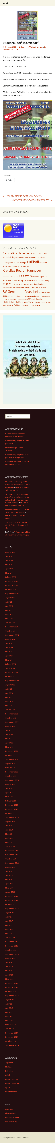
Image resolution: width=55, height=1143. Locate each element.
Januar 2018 (10, 892)
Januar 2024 (10, 668)
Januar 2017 (10, 937)
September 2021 (12, 759)
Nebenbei (9, 1071)
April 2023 (9, 701)
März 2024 (9, 660)
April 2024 (9, 656)
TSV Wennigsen (34, 302)
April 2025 (9, 614)
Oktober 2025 (10, 589)
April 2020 (9, 792)
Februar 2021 (10, 767)
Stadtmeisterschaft (9, 287)
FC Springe (21, 262)
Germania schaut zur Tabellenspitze (31, 199)
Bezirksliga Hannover (17, 253)
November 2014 (11, 1037)
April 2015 (9, 1016)
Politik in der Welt (12, 1079)
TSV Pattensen (21, 302)
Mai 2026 (8, 564)
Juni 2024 (9, 647)
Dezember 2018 (11, 850)
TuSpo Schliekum (8, 305)
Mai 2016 (8, 970)
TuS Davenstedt (46, 302)
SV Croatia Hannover (31, 287)
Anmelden (9, 1109)
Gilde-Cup (6, 266)
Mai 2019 (8, 834)
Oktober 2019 (10, 813)
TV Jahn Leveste (34, 305)
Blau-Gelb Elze (43, 254)
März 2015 (9, 1020)
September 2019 (12, 817)
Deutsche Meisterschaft (26, 258)
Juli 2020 (8, 788)
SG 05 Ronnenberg (43, 281)
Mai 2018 (8, 879)
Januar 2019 (10, 846)
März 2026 (9, 573)
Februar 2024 (10, 664)
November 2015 (11, 987)
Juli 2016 (8, 962)
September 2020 (12, 780)
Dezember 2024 (11, 627)
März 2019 (9, 842)
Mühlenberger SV (39, 276)
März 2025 (9, 618)
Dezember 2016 (11, 941)
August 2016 (10, 958)
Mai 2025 (8, 610)
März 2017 (9, 933)
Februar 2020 (10, 801)
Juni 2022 (9, 734)
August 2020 (10, 784)
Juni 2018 (9, 875)
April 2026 (9, 569)
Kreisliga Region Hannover (22, 270)
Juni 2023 (9, 693)
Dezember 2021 (11, 751)
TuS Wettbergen (20, 305)
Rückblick (7, 280)
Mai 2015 (8, 1012)
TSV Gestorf (24, 299)
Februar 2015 (10, 1024)
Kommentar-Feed (12, 1117)
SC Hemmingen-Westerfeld (24, 280)
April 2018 (9, 883)
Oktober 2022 (10, 718)
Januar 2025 (10, 622)
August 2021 (10, 763)
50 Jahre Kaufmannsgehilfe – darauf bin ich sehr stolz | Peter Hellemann (17, 485)
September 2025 (12, 593)
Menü (5, 3)
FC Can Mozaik (39, 258)
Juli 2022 (8, 730)
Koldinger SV (14, 266)
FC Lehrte (14, 263)
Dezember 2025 (11, 581)
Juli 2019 (8, 825)
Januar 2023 (10, 709)
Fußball (33, 47)
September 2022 (12, 722)
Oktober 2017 (10, 904)
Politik (7, 1075)
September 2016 (12, 954)
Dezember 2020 (11, 772)
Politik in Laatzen (12, 1083)
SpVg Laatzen (39, 284)
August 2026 (10, 552)
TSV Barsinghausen (32, 296)
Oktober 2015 (10, 991)
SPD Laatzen (13, 284)
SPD (5, 284)
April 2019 (9, 838)
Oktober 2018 (10, 859)
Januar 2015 (10, 1029)
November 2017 (11, 900)
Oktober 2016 (10, 950)
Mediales (9, 1067)
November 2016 (11, 946)
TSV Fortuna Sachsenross (11, 299)
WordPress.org (11, 1121)
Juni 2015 (9, 1008)
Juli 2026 (8, 556)
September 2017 (12, 908)
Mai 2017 (8, 925)
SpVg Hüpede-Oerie (26, 284)
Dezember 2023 (11, 672)
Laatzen (40, 47)
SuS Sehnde (20, 287)
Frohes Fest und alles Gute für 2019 (22, 195)
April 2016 (9, 975)
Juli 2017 (8, 917)
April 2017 (9, 929)
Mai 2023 (8, 697)
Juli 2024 (8, 643)
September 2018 (12, 863)
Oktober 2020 (10, 776)
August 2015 (10, 1000)
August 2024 (10, 639)
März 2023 (9, 705)
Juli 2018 (8, 871)
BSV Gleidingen (10, 257)
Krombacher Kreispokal (10, 277)
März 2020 (9, 796)
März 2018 (9, 888)
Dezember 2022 (11, 714)
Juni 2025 (9, 606)
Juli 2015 (8, 1004)
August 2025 (10, 598)
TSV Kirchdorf (8, 302)
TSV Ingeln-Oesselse (35, 299)
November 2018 (11, 854)
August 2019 (10, 821)
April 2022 (9, 743)
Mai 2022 (8, 738)
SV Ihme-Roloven (44, 292)
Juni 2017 (9, 921)
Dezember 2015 (11, 983)
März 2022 (9, 747)
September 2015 (12, 995)
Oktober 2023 (10, 676)
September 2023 (12, 680)
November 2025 (11, 585)
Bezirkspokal (35, 254)
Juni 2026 (9, 560)
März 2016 (9, 979)
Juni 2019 (9, 830)
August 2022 (10, 726)
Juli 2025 (8, 602)
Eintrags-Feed (11, 1113)
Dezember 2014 (11, 1033)
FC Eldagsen (7, 263)
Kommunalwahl (25, 266)
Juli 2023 (8, 689)
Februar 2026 (10, 577)
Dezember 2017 (11, 896)
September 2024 (12, 635)
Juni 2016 (9, 966)
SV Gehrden (42, 287)
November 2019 (11, 809)
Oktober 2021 (10, 755)
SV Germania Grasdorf (20, 291)
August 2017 (10, 912)
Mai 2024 (8, 651)
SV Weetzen (8, 296)
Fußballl (43, 262)
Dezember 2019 (11, 805)
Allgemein (9, 1062)
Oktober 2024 (10, 631)
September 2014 (12, 1045)
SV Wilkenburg (19, 296)
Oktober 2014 (10, 1041)
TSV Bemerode (45, 296)
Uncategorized (11, 1091)
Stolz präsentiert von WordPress (16, 1137)
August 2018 (10, 867)
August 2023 (10, 685)
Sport (23, 47)
